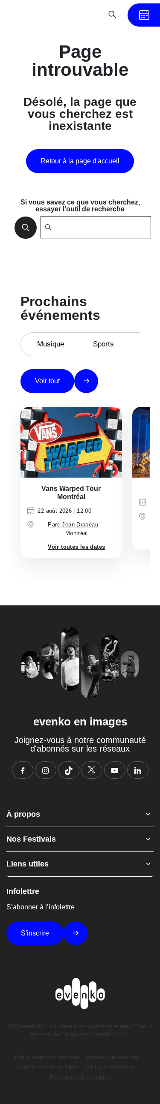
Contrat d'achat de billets (48, 1067)
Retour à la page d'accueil (80, 161)
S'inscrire (35, 933)
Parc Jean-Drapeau (73, 524)
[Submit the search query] (23, 227)
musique (50, 344)
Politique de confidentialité (47, 1057)
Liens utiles (27, 864)
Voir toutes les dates (76, 547)
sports (103, 344)
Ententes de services (112, 1057)
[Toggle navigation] (86, 14)
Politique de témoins (110, 1067)
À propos (23, 814)
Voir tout (47, 381)
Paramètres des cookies (80, 1077)
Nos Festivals (31, 839)
